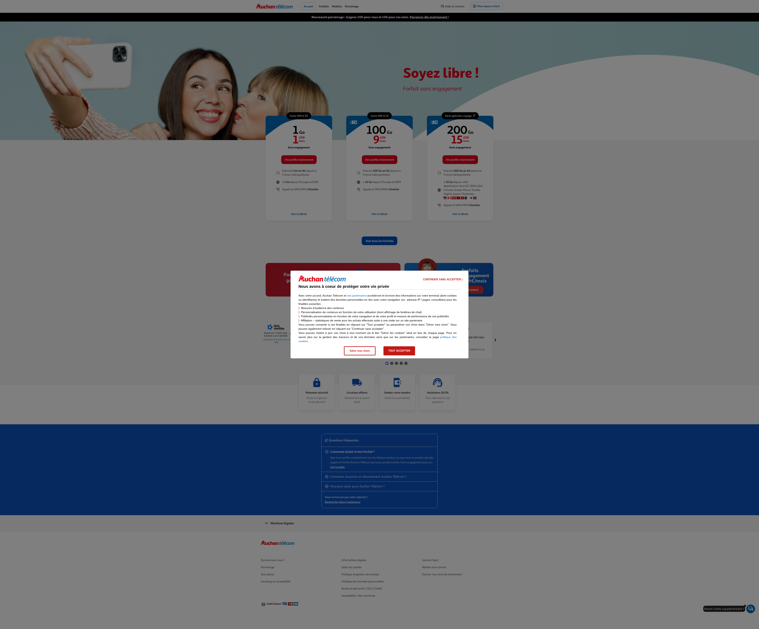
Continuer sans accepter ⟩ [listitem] (443, 279)
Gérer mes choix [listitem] (360, 350)
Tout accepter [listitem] (399, 350)
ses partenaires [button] (356, 295)
